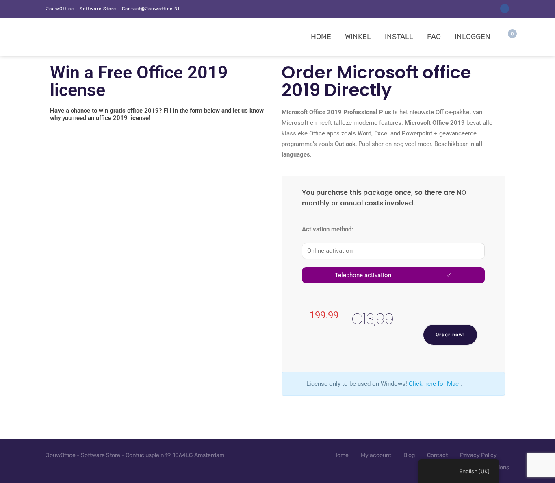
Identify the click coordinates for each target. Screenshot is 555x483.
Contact (437, 455)
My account (376, 455)
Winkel (358, 36)
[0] (506, 38)
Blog (409, 455)
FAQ (434, 36)
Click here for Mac (434, 383)
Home (321, 36)
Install (399, 36)
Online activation (330, 251)
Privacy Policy (478, 455)
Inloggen (472, 36)
